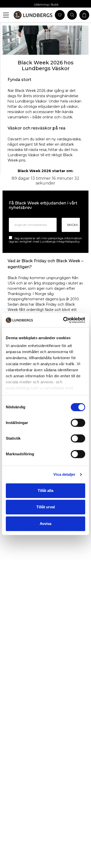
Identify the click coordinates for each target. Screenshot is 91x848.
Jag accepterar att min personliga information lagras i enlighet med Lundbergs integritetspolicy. (45, 240)
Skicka (72, 225)
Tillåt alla (45, 490)
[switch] (78, 423)
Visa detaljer (64, 474)
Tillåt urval (45, 507)
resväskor (16, 112)
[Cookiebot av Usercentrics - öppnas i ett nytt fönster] (64, 320)
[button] (6, 15)
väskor (72, 106)
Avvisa (45, 523)
